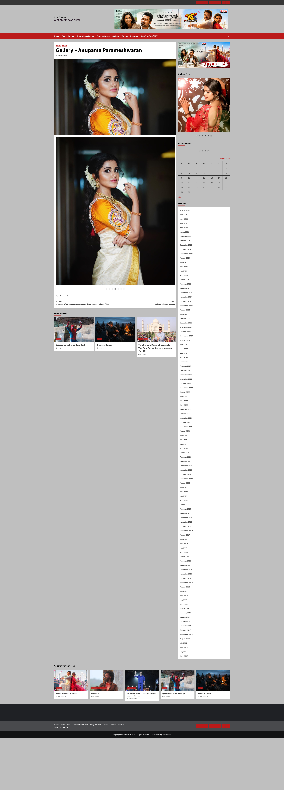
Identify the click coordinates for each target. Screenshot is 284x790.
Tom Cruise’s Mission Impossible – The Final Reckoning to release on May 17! (155, 318)
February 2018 (185, 635)
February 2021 (185, 480)
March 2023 (184, 384)
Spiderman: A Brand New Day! (70, 315)
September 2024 (186, 328)
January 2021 (185, 484)
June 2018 (184, 618)
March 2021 (184, 475)
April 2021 (184, 471)
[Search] (228, 36)
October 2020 (185, 497)
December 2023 (186, 345)
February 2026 (185, 259)
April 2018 (184, 627)
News (146, 309)
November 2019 (186, 545)
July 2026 (183, 237)
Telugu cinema (103, 36)
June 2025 (184, 289)
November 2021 (186, 441)
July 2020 (183, 510)
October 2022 (185, 406)
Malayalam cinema (85, 36)
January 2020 (185, 536)
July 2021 (183, 458)
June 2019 (184, 566)
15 (226, 200)
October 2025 (185, 272)
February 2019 (185, 583)
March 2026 (184, 255)
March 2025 (184, 302)
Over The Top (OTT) (149, 36)
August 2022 (185, 415)
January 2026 (185, 263)
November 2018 (186, 596)
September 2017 (186, 657)
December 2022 (186, 397)
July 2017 (183, 666)
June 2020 (184, 514)
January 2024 (185, 341)
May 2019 (183, 570)
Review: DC (95, 716)
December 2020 (186, 488)
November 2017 (186, 648)
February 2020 (185, 532)
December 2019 (186, 540)
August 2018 (185, 609)
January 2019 (185, 588)
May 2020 (183, 519)
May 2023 (183, 376)
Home (56, 36)
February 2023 (185, 389)
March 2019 (184, 579)
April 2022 (184, 428)
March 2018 (184, 631)
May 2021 (183, 467)
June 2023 (184, 371)
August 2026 (185, 233)
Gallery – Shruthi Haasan (165, 273)
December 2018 (186, 592)
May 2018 (183, 622)
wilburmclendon (62, 55)
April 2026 (184, 250)
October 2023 (185, 354)
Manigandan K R (61, 318)
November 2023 (186, 350)
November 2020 (186, 493)
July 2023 (183, 367)
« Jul (179, 220)
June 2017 (184, 670)
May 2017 (183, 674)
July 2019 (183, 562)
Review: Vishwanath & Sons (66, 716)
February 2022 (185, 432)
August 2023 (185, 363)
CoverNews (155, 757)
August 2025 (185, 281)
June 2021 (184, 462)
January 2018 (185, 640)
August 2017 (185, 661)
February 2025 (185, 306)
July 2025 (183, 285)
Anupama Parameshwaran (69, 266)
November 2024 (186, 319)
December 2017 (186, 644)
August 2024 (185, 332)
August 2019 (185, 558)
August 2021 (185, 454)
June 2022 (184, 423)
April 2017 (184, 679)
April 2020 (184, 523)
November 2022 (186, 402)
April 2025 (184, 298)
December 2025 (186, 268)
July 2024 (183, 337)
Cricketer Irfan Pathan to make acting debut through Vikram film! (82, 273)
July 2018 (183, 614)
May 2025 (183, 294)
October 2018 (185, 601)
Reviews (134, 36)
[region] (115, 200)
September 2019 (186, 553)
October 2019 (185, 549)
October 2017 (185, 653)
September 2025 (186, 276)
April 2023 (184, 380)
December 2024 (186, 315)
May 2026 (183, 246)
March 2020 (184, 527)
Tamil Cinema (68, 36)
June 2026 (184, 242)
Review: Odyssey (105, 315)
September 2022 (186, 410)
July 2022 (183, 419)
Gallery (115, 36)
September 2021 (186, 449)
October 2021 (185, 445)
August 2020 (185, 506)
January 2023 (185, 393)
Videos (125, 36)
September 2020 (186, 501)
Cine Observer (60, 17)
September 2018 (186, 605)
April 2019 (184, 575)
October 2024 (185, 324)
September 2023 (186, 358)
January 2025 (185, 311)
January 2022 (185, 436)
